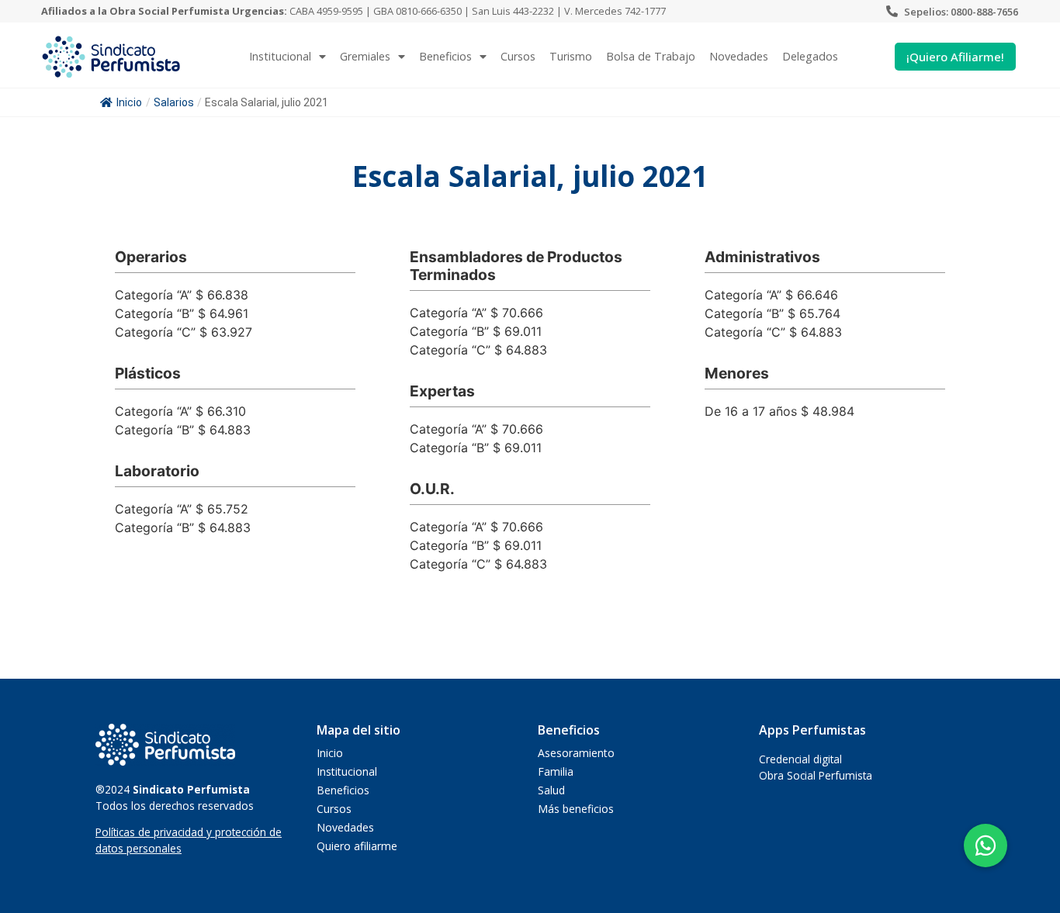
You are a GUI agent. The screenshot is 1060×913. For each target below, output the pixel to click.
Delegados (810, 56)
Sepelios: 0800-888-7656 (961, 12)
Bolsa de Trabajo (650, 56)
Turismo (570, 56)
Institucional (347, 771)
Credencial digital (800, 759)
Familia (555, 771)
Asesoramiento (576, 752)
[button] (985, 845)
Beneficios (445, 56)
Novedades (738, 56)
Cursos (518, 56)
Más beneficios (576, 808)
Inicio (129, 102)
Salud (551, 790)
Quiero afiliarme (357, 846)
